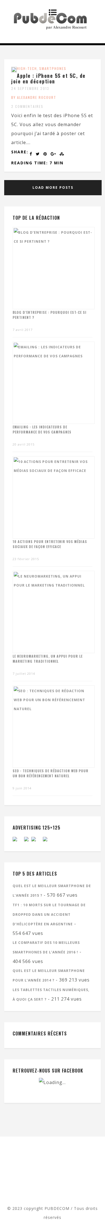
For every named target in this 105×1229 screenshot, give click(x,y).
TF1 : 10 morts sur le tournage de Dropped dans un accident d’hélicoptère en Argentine (49, 914)
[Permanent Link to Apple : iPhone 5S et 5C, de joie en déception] (14, 71)
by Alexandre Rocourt (33, 97)
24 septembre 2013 (30, 88)
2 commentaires (27, 106)
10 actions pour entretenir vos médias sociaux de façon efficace (50, 544)
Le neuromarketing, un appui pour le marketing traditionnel (48, 659)
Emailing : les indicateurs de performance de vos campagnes (42, 429)
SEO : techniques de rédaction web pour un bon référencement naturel (50, 773)
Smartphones (52, 68)
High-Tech (27, 68)
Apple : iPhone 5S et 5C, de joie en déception (48, 78)
